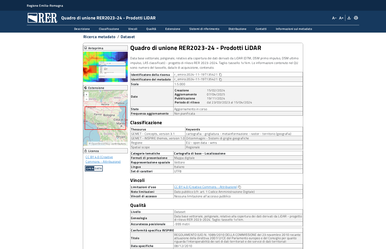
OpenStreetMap (101, 144)
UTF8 (178, 171)
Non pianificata (184, 113)
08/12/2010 (183, 245)
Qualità (138, 205)
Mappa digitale (184, 157)
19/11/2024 (216, 98)
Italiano (179, 166)
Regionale (193, 147)
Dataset (128, 37)
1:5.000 (179, 84)
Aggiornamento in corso (190, 109)
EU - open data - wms (201, 142)
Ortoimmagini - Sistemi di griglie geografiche (217, 138)
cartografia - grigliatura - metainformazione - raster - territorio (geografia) (238, 133)
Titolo (135, 238)
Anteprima (93, 48)
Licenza (91, 150)
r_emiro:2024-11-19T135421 (201, 74)
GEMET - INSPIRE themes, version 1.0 (158, 138)
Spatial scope (140, 147)
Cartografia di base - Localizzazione (199, 153)
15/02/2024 (216, 90)
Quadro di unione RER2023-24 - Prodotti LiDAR (195, 47)
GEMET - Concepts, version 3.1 (153, 133)
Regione (137, 142)
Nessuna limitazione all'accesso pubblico (202, 196)
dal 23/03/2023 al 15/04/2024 (229, 102)
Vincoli (137, 180)
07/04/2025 (216, 94)
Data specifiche (142, 246)
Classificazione (146, 122)
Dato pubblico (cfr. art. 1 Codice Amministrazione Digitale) (214, 191)
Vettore (179, 162)
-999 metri (182, 224)
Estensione (94, 87)
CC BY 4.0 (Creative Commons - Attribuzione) (103, 159)
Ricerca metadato (99, 37)
